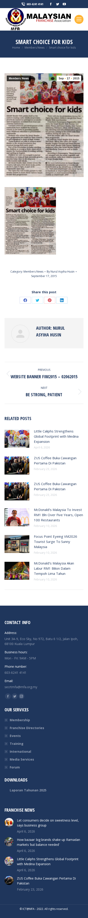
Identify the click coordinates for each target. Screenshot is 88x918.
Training (16, 743)
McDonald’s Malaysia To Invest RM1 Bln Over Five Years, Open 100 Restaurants (58, 514)
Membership (20, 720)
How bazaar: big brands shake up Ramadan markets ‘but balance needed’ (48, 842)
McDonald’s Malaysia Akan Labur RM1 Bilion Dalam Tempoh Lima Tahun (54, 568)
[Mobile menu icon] (78, 19)
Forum (15, 767)
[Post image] (17, 439)
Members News (19, 78)
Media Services (22, 759)
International (20, 751)
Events (15, 736)
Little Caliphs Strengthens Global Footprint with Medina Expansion (56, 436)
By (60, 271)
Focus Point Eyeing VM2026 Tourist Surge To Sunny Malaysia (55, 541)
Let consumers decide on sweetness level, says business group (48, 822)
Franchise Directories (27, 728)
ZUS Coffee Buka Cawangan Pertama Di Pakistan (55, 460)
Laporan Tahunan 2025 (28, 790)
